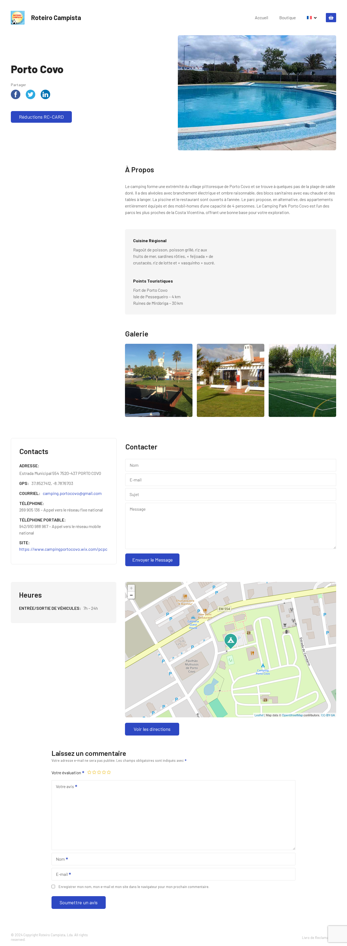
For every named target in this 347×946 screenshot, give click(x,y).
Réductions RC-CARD (41, 117)
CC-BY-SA (328, 715)
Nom (59, 859)
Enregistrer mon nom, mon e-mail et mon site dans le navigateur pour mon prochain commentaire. (134, 887)
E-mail (60, 875)
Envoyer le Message (152, 560)
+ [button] (131, 588)
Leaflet (259, 715)
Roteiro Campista (56, 17)
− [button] (131, 595)
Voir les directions (152, 729)
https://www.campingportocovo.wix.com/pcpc (63, 549)
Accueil (261, 17)
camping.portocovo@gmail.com (72, 493)
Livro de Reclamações (319, 937)
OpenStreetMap (292, 715)
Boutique (287, 17)
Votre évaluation (67, 772)
